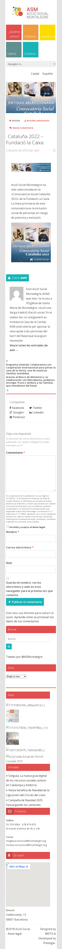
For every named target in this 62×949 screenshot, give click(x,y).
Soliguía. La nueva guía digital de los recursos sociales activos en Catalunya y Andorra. (26, 780)
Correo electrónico (20, 547)
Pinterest (19, 417)
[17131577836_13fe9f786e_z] (12, 739)
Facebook (18, 408)
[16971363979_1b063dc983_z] (25, 750)
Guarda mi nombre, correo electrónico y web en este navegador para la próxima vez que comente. (29, 589)
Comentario (15, 452)
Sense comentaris (23, 127)
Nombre (12, 532)
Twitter (37, 408)
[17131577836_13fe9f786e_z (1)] (27, 728)
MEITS (49, 934)
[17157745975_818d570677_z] (12, 717)
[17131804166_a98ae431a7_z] (25, 705)
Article (16, 120)
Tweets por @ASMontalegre (24, 657)
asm (36, 150)
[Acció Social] (31, 18)
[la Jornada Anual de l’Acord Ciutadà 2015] (27, 759)
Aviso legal (39, 527)
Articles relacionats (38, 120)
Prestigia (49, 943)
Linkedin (38, 412)
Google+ (18, 412)
